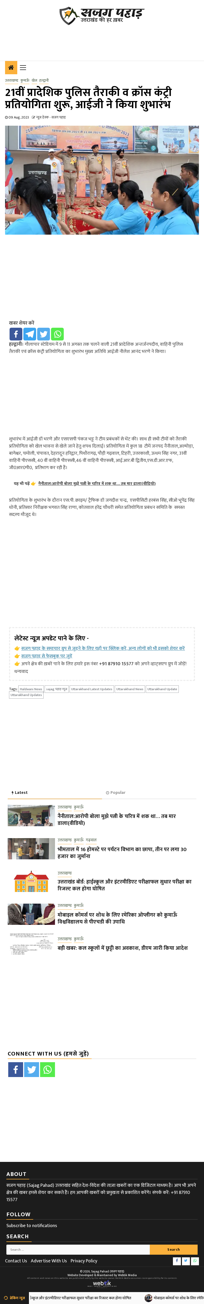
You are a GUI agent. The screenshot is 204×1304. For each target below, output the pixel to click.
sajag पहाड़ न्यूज (56, 689)
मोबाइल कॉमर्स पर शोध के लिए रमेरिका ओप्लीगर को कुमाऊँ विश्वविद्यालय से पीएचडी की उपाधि (117, 918)
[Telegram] (29, 334)
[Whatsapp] (57, 334)
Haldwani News (31, 689)
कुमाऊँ (24, 81)
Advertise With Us (49, 1261)
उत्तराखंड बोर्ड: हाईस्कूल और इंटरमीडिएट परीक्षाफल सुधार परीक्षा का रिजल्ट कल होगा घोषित (125, 885)
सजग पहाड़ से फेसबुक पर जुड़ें (46, 656)
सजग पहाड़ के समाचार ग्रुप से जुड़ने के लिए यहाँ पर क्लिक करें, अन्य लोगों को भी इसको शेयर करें (103, 649)
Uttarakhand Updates (26, 695)
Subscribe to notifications (31, 1226)
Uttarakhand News (129, 689)
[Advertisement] (101, 40)
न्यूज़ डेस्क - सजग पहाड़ (51, 117)
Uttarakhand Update (162, 689)
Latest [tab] (21, 792)
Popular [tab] (117, 792)
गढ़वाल (91, 840)
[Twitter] (43, 334)
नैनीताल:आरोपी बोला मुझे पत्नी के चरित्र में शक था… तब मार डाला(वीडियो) (117, 820)
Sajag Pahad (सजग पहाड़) (107, 1271)
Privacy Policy (84, 1261)
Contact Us (16, 1261)
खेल (34, 81)
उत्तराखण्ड (11, 81)
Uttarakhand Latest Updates (91, 689)
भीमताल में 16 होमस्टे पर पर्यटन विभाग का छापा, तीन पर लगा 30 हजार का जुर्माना (122, 853)
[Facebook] (16, 334)
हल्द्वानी (44, 81)
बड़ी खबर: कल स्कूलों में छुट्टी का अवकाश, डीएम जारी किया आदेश (123, 948)
